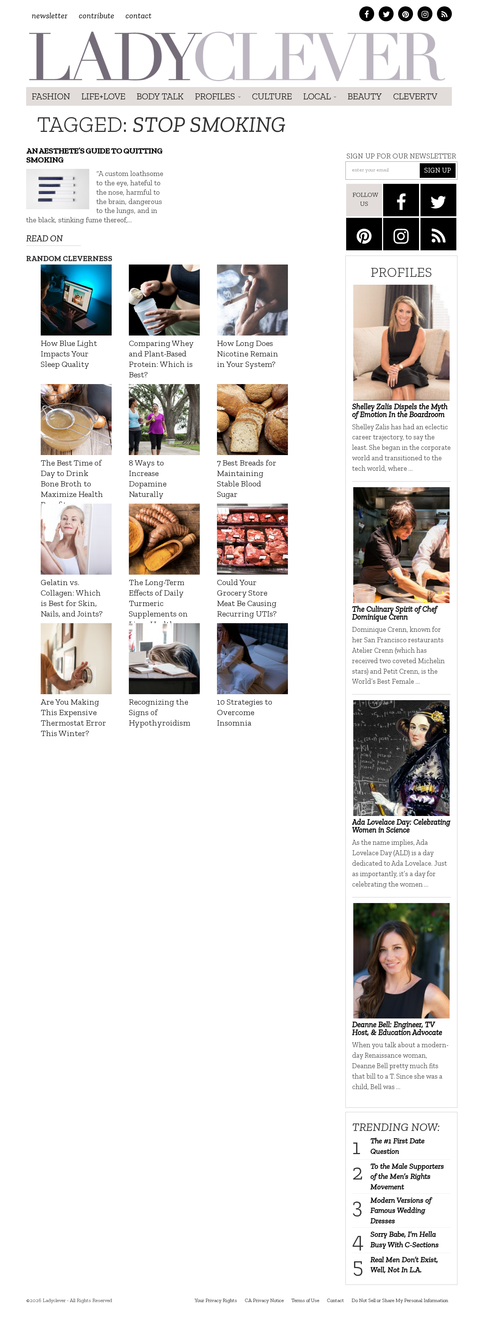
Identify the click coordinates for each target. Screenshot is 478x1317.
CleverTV (415, 96)
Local (318, 96)
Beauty (365, 96)
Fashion (51, 96)
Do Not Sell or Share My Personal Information (399, 1300)
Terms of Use (305, 1300)
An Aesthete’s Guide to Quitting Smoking (94, 155)
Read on (44, 238)
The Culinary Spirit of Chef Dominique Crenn (394, 612)
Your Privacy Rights (216, 1300)
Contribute (96, 15)
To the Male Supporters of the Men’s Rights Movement (407, 1176)
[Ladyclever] (236, 56)
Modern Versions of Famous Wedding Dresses (400, 1210)
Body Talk (160, 96)
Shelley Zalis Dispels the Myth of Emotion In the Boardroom (400, 410)
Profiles (216, 96)
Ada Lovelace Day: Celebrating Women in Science (401, 825)
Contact (138, 15)
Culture (272, 96)
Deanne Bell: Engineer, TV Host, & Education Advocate (397, 1028)
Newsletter (50, 15)
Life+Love (103, 96)
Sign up (437, 170)
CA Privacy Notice (264, 1300)
